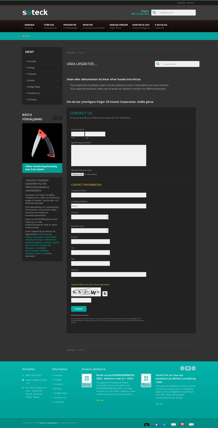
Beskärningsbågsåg (33, 242)
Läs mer (99, 400)
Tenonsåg (34, 245)
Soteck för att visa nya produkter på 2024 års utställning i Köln (176, 379)
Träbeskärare (50, 237)
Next (55, 118)
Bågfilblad (44, 251)
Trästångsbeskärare (33, 240)
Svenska (190, 3)
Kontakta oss (141, 26)
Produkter (70, 26)
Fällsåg (28, 237)
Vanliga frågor (118, 26)
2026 (88, 385)
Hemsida (29, 26)
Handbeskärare (49, 240)
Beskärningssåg (44, 234)
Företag (50, 26)
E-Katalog (161, 26)
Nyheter (94, 26)
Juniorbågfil (41, 248)
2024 (147, 385)
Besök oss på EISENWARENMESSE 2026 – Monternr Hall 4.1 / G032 (115, 377)
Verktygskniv (38, 237)
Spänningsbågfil (32, 251)
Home (27, 36)
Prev (60, 118)
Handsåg (47, 242)
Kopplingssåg (45, 245)
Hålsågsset (30, 248)
